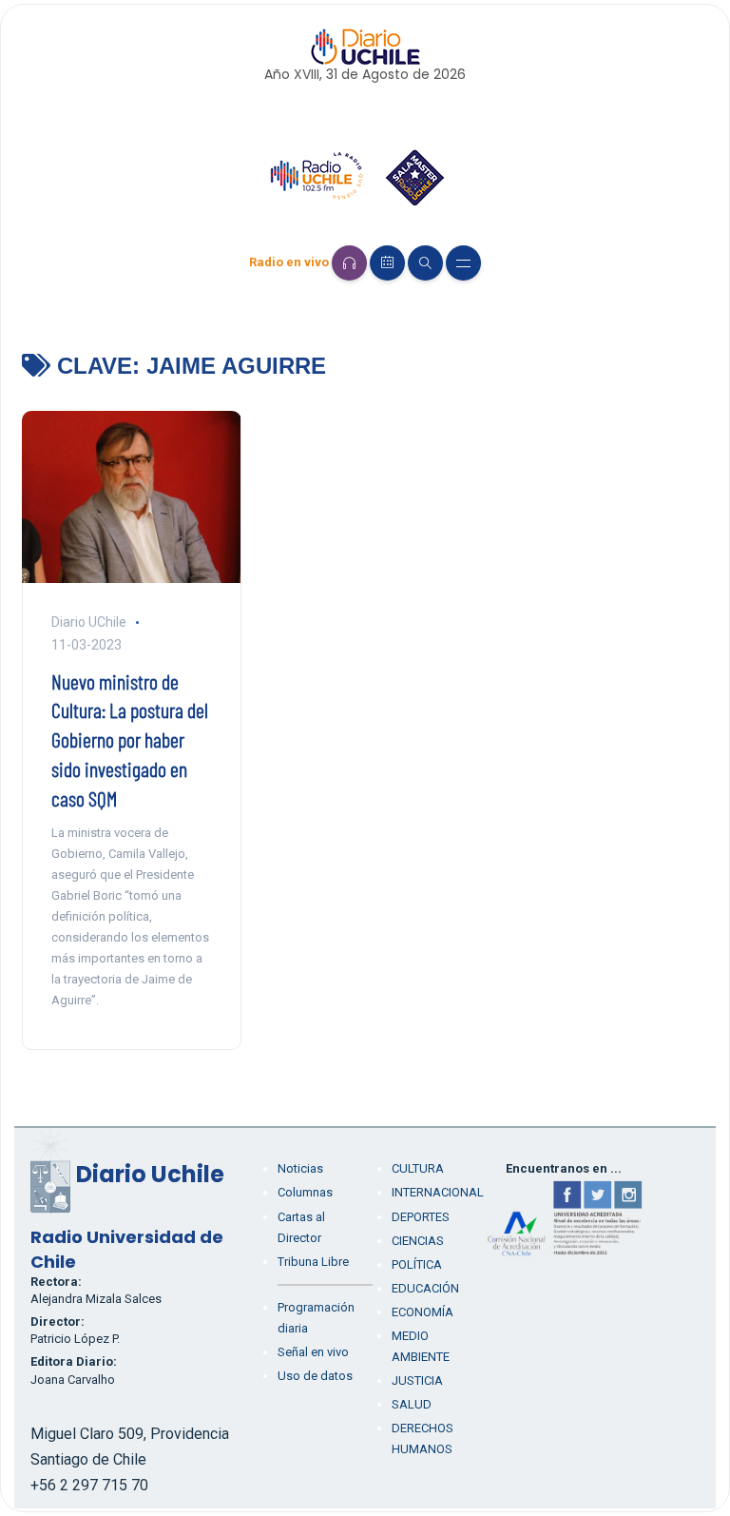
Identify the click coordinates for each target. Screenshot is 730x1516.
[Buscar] (425, 263)
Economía (422, 1312)
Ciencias (418, 1241)
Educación (425, 1288)
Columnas (305, 1192)
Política (417, 1264)
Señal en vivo (313, 1352)
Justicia (417, 1380)
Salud (412, 1404)
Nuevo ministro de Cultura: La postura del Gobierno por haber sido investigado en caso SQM (129, 739)
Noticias (300, 1168)
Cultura (418, 1168)
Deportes (421, 1217)
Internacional (438, 1192)
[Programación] (387, 263)
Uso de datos (315, 1376)
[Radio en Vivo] (349, 263)
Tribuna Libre (313, 1261)
